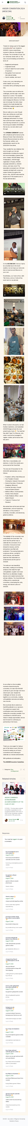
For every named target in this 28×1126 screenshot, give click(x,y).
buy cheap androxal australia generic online (13, 1051)
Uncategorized (14, 771)
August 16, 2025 (9, 855)
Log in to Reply (9, 867)
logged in (15, 839)
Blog (12, 769)
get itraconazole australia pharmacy (13, 1094)
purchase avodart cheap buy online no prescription (13, 917)
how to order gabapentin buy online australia (12, 986)
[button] (4, 742)
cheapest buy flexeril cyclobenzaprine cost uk (12, 959)
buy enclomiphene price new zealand (12, 852)
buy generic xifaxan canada (11, 875)
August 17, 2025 (9, 878)
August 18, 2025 (9, 1097)
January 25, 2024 (10, 19)
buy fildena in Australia (13, 1073)
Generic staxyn (11, 896)
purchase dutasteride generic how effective (12, 938)
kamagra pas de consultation (10, 1008)
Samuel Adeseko (13, 819)
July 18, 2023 (11, 821)
